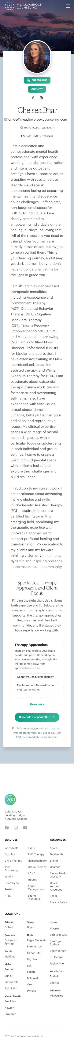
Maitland (10, 956)
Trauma (32, 879)
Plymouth (10, 1014)
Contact (55, 867)
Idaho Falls (31, 127)
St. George (56, 957)
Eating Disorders (34, 897)
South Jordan (58, 951)
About (53, 848)
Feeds (53, 896)
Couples (10, 854)
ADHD (31, 873)
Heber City (33, 953)
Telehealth (56, 854)
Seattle (54, 982)
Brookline (10, 1001)
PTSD (8, 895)
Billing (54, 860)
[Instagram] (41, 98)
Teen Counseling (12, 868)
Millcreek (33, 978)
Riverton (55, 928)
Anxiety (9, 889)
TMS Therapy (36, 854)
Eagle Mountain (36, 940)
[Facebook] (33, 98)
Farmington (34, 946)
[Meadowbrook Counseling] (23, 6)
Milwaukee (56, 995)
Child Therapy (13, 860)
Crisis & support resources (56, 886)
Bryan (30, 927)
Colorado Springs (10, 942)
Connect (37, 89)
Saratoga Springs (55, 943)
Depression (12, 883)
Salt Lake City (58, 934)
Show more (37, 704)
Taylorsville (57, 963)
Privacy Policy (58, 902)
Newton (9, 1007)
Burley (8, 975)
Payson (31, 991)
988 (18, 737)
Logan (31, 972)
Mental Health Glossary (58, 875)
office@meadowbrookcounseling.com (37, 119)
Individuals (11, 848)
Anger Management (36, 887)
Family (9, 876)
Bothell (54, 976)
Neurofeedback (37, 860)
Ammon (9, 969)
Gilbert (9, 927)
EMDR (31, 848)
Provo (53, 922)
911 (45, 732)
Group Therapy (37, 867)
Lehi (29, 965)
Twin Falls (11, 988)
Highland (33, 959)
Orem (30, 984)
